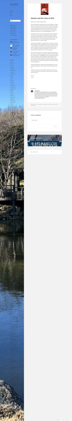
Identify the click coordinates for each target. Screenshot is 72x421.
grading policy (12, 300)
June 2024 (11, 92)
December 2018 (12, 172)
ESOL (11, 285)
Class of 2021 (12, 243)
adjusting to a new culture (14, 228)
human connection (13, 311)
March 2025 (12, 82)
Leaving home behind (13, 324)
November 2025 (12, 70)
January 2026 (12, 68)
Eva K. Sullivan (14, 4)
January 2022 (12, 127)
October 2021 (12, 132)
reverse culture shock (13, 355)
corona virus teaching (13, 250)
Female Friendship (13, 291)
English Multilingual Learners (15, 284)
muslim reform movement (14, 336)
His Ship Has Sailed (13, 31)
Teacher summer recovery (14, 378)
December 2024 (12, 85)
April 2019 (12, 169)
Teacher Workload (13, 382)
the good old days (13, 392)
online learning (12, 339)
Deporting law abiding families (15, 260)
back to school (12, 235)
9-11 (11, 220)
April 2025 (12, 80)
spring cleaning (12, 369)
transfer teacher (12, 393)
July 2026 (11, 62)
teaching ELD (12, 387)
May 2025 (11, 78)
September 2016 (12, 197)
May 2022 (11, 122)
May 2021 (11, 139)
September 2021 (12, 134)
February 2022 (12, 125)
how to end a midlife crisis (14, 309)
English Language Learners (14, 279)
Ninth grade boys (13, 33)
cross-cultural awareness (14, 253)
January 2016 (12, 211)
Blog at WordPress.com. (34, 151)
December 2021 (12, 129)
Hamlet (55, 104)
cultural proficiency (13, 255)
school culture (12, 360)
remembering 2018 (13, 353)
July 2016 (11, 201)
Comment (55, 126)
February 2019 (12, 170)
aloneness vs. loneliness (14, 231)
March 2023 (12, 110)
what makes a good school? (14, 400)
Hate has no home (13, 301)
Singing (11, 364)
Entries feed (12, 413)
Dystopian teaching (13, 263)
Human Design (12, 312)
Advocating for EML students (14, 230)
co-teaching (12, 245)
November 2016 (12, 194)
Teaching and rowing (13, 385)
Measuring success (13, 331)
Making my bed (12, 329)
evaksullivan (15, 41)
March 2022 (12, 124)
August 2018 (12, 177)
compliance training (13, 248)
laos (10, 322)
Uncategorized (12, 397)
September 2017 (12, 182)
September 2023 (12, 102)
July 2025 (11, 75)
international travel (13, 319)
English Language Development (15, 275)
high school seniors (13, 303)
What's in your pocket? (14, 402)
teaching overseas (13, 390)
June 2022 (11, 120)
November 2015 (12, 214)
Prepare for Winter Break (14, 347)
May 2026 (11, 65)
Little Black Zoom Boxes (14, 326)
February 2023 (12, 112)
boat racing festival (13, 238)
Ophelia (42, 55)
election (11, 267)
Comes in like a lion (13, 35)
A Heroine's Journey (13, 222)
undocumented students (14, 398)
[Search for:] (15, 20)
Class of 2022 (51, 104)
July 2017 (11, 184)
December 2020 (12, 147)
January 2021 (12, 145)
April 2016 (12, 206)
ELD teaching (12, 265)
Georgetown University (14, 298)
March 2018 (12, 179)
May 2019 (11, 167)
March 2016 (12, 207)
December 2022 (12, 114)
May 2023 (11, 107)
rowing (11, 358)
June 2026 (11, 63)
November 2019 (12, 162)
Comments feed (12, 415)
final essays (12, 293)
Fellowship (12, 290)
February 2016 (12, 209)
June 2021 (11, 137)
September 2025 (12, 73)
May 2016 (11, 204)
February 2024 (12, 97)
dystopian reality (13, 262)
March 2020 (12, 159)
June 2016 (11, 202)
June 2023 (11, 105)
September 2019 (12, 164)
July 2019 (11, 165)
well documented (47, 31)
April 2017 (12, 187)
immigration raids (13, 316)
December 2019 (12, 160)
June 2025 (11, 77)
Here (34, 65)
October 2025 (12, 72)
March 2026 (12, 67)
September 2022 (12, 117)
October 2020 (12, 150)
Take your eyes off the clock (14, 377)
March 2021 (12, 142)
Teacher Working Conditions (14, 380)
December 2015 (12, 212)
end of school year (13, 268)
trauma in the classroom (14, 395)
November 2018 (12, 174)
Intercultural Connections (14, 317)
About (11, 10)
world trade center (13, 403)
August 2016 (12, 199)
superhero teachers (13, 372)
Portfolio (11, 12)
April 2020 (12, 157)
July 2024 (11, 90)
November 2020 (12, 149)
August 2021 (12, 135)
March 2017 (12, 189)
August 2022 (12, 119)
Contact (11, 15)
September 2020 (12, 152)
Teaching (11, 383)
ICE (10, 314)
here (38, 65)
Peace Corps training (13, 345)
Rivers (11, 356)
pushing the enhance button (14, 351)
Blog (11, 13)
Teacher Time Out (13, 30)
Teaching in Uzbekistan (14, 388)
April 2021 (12, 140)
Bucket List (12, 240)
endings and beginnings (14, 273)
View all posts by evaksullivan (39, 98)
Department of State (13, 258)
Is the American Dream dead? (15, 321)
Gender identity (12, 296)
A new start (12, 224)
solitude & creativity (13, 367)
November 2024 (12, 87)
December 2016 (12, 192)
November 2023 (12, 100)
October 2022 (12, 115)
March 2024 (12, 95)
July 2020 (11, 154)
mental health (12, 334)
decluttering (12, 257)
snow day (11, 366)
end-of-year (12, 272)
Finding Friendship (13, 295)
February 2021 (12, 144)
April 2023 (12, 109)
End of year (12, 270)
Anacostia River (12, 233)
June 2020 (11, 155)
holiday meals (12, 305)
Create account (12, 410)
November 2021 (12, 130)
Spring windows (12, 371)
